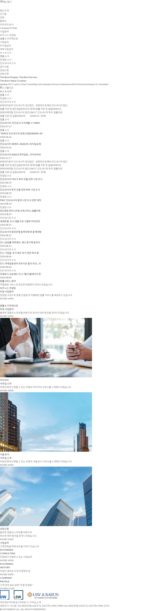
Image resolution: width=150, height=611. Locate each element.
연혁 (2, 17)
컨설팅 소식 (5, 59)
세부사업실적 (6, 49)
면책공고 (23, 602)
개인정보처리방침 (9, 602)
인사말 (3, 13)
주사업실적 (5, 45)
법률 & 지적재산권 (9, 38)
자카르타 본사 (7, 24)
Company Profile (8, 28)
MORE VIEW (6, 298)
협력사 (3, 20)
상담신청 (4, 73)
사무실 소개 (35, 602)
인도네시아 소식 (8, 63)
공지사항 (4, 66)
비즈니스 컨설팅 (8, 35)
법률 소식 (4, 56)
